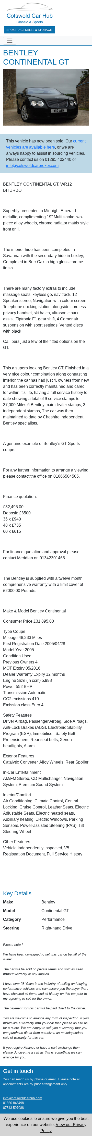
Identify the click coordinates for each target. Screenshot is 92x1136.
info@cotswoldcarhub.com (22, 1098)
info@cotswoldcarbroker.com (32, 165)
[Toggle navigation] (9, 41)
